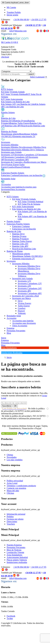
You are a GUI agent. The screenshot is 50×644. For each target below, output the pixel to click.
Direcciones (12, 521)
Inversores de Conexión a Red (25, 296)
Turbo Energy (24, 306)
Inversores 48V (24, 291)
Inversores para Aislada (22, 278)
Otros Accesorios (19, 325)
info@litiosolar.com (18, 31)
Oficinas (10, 493)
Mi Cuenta (11, 7)
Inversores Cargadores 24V (30, 288)
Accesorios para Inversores (24, 323)
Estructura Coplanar (21, 226)
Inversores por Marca (21, 298)
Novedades (12, 457)
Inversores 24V (24, 286)
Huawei (21, 311)
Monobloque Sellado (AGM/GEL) (27, 256)
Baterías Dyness (19, 236)
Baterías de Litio (14, 231)
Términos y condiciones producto (21, 485)
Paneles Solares (13, 221)
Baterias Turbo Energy (22, 241)
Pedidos (10, 516)
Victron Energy (24, 303)
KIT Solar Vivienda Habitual (30, 201)
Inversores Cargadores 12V (30, 283)
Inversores (11, 261)
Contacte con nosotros (16, 488)
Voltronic (22, 313)
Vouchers (11, 524)
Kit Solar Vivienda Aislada (24, 199)
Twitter (10, 618)
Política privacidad (15, 480)
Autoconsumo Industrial (17, 557)
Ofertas (10, 455)
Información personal (16, 514)
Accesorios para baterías (22, 321)
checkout (5, 57)
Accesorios (11, 318)
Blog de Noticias (14, 550)
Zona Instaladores (14, 555)
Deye (20, 301)
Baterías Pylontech (20, 239)
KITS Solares (13, 196)
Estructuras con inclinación (24, 229)
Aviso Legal (12, 483)
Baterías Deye (18, 234)
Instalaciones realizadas (17, 562)
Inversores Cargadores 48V (30, 293)
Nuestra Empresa (14, 545)
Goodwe (21, 308)
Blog (9, 333)
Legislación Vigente (15, 552)
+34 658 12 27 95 (38, 19)
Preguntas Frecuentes (16, 330)
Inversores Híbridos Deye (29, 266)
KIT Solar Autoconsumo (23, 206)
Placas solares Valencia (17, 560)
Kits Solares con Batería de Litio (26, 209)
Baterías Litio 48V (20, 246)
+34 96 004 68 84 (21, 19)
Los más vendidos (14, 460)
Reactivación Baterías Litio (24, 249)
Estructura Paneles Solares (18, 224)
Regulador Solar (14, 316)
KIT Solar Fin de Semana (29, 204)
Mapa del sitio (13, 490)
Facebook (11, 616)
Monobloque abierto (21, 253)
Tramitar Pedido (14, 12)
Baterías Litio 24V (20, 244)
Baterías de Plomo (15, 251)
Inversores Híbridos (20, 263)
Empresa (10, 328)
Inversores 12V (24, 281)
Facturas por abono (15, 519)
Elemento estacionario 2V (23, 258)
